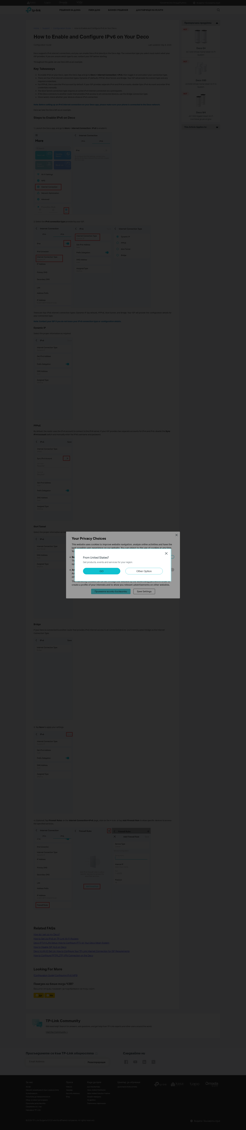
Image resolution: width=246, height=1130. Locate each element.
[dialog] (123, 565)
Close (166, 553)
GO (101, 571)
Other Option (144, 571)
